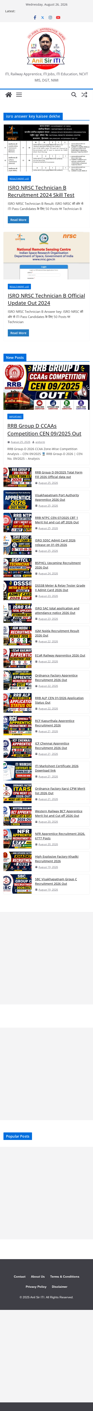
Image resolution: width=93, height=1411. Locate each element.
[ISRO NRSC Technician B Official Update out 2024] (46, 255)
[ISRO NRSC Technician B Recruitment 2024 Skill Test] (46, 147)
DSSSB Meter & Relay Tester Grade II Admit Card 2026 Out (60, 587)
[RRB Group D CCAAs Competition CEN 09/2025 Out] (46, 387)
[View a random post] (84, 94)
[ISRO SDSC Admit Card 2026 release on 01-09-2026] (17, 545)
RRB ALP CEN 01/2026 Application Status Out (59, 700)
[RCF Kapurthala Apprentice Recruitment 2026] (17, 726)
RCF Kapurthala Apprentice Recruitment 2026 (54, 723)
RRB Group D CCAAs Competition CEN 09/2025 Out (44, 429)
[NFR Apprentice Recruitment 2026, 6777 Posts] (17, 839)
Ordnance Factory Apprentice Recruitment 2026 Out (56, 677)
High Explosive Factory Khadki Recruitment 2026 (57, 858)
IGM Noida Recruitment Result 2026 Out (57, 633)
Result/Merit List (19, 178)
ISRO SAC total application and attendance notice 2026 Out (57, 610)
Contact (20, 1276)
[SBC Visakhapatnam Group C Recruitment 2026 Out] (17, 884)
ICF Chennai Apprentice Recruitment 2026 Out (52, 745)
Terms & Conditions (64, 1276)
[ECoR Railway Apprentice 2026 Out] (17, 658)
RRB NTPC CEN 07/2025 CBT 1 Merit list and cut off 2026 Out (57, 520)
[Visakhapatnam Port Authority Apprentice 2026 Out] (17, 500)
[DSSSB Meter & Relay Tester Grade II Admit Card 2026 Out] (17, 591)
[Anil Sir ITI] (8, 94)
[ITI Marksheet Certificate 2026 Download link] (17, 771)
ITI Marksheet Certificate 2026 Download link (57, 768)
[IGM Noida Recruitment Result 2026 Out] (17, 636)
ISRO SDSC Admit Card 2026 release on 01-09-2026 (55, 542)
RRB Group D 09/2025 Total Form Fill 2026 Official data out (58, 474)
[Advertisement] (46, 958)
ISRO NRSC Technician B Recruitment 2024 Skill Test (41, 191)
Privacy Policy (36, 1286)
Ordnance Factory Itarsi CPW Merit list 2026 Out (60, 790)
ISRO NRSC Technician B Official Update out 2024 (46, 299)
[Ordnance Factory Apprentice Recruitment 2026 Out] (17, 681)
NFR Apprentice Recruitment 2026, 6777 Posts (60, 836)
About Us (38, 1276)
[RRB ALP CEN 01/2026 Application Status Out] (17, 703)
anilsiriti (40, 442)
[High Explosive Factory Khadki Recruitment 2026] (17, 862)
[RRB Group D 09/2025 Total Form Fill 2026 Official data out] (17, 477)
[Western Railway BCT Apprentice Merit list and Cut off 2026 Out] (17, 816)
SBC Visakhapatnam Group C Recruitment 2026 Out (56, 881)
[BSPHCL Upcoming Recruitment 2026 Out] (17, 568)
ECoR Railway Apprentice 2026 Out (60, 655)
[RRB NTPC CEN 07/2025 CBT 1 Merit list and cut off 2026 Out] (17, 523)
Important (15, 416)
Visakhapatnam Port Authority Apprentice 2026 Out (57, 497)
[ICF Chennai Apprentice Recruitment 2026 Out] (17, 749)
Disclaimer (59, 1286)
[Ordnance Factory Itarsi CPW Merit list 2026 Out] (17, 794)
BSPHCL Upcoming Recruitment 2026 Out (58, 565)
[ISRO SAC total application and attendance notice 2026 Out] (17, 613)
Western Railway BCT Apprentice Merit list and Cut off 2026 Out (58, 813)
